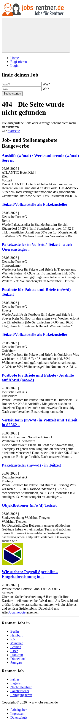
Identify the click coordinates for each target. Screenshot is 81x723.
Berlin (14, 631)
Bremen (15, 647)
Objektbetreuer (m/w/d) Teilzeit (29, 505)
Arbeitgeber (18, 710)
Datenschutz (18, 717)
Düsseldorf (17, 659)
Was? (46, 84)
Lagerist (15, 683)
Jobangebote (16, 612)
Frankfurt (16, 655)
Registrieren (18, 62)
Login (14, 65)
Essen (14, 651)
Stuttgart (16, 662)
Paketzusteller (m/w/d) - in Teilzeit (31, 465)
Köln (13, 639)
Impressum (17, 713)
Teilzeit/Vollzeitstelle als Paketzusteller (34, 204)
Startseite (14, 131)
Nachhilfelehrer (21, 687)
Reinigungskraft (21, 695)
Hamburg (16, 635)
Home (14, 58)
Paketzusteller (19, 691)
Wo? (46, 89)
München (16, 643)
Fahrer (14, 679)
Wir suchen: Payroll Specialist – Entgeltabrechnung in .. (30, 574)
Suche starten (12, 93)
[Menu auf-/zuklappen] (36, 35)
